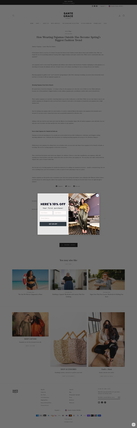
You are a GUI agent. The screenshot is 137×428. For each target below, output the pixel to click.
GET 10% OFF (53, 224)
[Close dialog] (97, 195)
